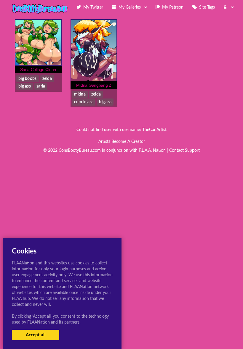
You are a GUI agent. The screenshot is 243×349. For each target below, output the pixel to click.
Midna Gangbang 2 (93, 85)
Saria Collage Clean (38, 69)
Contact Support (184, 150)
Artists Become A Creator (121, 142)
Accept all (36, 335)
